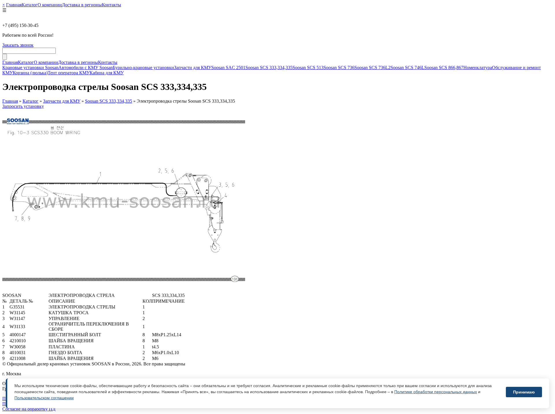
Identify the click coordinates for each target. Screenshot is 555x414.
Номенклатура (477, 67)
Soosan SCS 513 (308, 67)
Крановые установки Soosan (30, 67)
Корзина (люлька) (30, 72)
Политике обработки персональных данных (435, 391)
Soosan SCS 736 (338, 67)
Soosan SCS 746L (407, 67)
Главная (14, 4)
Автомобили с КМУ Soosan (85, 67)
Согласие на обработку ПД (29, 408)
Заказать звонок (18, 44)
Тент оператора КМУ (69, 72)
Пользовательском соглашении (44, 397)
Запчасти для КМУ (192, 67)
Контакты (111, 4)
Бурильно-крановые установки (143, 67)
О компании (50, 4)
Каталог (30, 4)
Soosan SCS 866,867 (443, 67)
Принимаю (524, 392)
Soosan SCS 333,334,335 (269, 67)
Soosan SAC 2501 (228, 67)
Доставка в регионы (82, 4)
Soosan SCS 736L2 (372, 67)
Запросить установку (23, 106)
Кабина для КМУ (107, 72)
